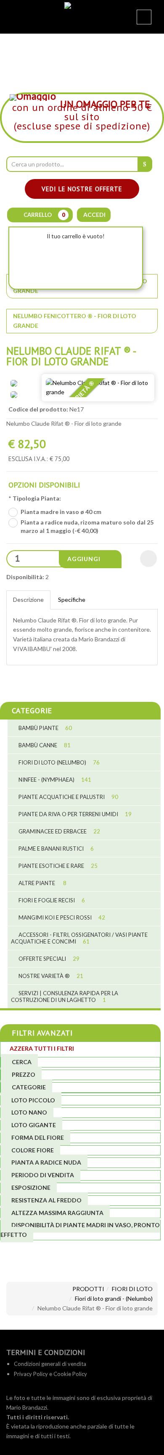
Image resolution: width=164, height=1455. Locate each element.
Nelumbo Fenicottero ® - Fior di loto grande (74, 320)
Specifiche (71, 599)
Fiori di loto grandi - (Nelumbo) (114, 1298)
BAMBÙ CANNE (44, 745)
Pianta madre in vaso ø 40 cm (61, 511)
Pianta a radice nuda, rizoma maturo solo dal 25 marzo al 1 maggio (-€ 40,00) (87, 526)
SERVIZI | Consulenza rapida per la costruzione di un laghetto (64, 996)
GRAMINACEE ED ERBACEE (58, 831)
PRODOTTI (88, 1288)
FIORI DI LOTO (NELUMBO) (58, 762)
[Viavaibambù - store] (82, 11)
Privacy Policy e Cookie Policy (50, 1374)
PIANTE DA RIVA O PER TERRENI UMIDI (74, 814)
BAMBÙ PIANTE (44, 728)
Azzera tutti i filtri (42, 1048)
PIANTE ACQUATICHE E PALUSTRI (67, 796)
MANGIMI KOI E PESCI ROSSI (61, 917)
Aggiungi (84, 558)
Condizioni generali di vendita (50, 1363)
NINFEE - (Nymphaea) (54, 779)
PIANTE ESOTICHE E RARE (57, 865)
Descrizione (28, 599)
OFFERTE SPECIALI (48, 958)
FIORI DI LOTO (132, 1288)
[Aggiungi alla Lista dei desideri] (148, 558)
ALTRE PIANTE (41, 883)
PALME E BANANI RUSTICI (55, 848)
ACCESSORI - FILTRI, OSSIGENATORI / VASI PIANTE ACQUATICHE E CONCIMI (79, 938)
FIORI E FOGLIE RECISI (51, 900)
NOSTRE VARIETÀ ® (50, 976)
